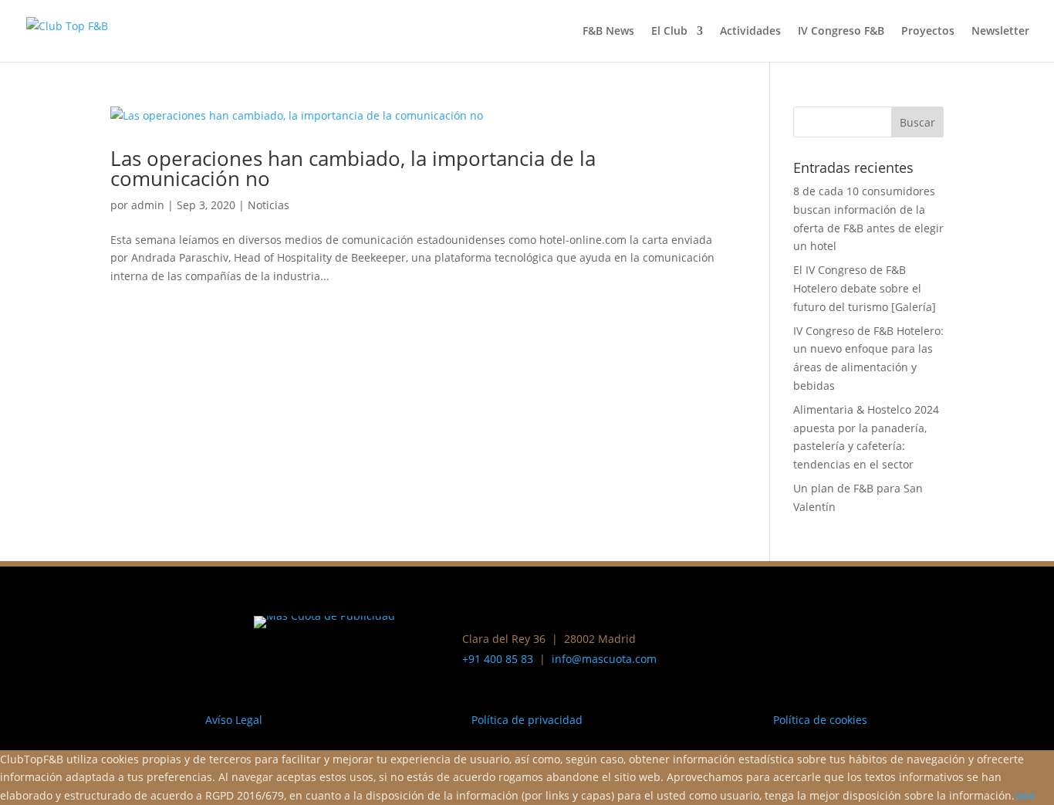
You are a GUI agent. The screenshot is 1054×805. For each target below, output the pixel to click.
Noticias (268, 205)
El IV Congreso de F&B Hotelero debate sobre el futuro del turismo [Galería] (864, 288)
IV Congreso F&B (841, 31)
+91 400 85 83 (497, 658)
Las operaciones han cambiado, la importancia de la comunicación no (353, 168)
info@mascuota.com (604, 658)
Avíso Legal (233, 719)
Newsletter (1000, 31)
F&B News (608, 31)
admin (147, 205)
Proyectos (927, 31)
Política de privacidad (527, 719)
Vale (1025, 795)
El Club (669, 31)
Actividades (750, 31)
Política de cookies (820, 719)
